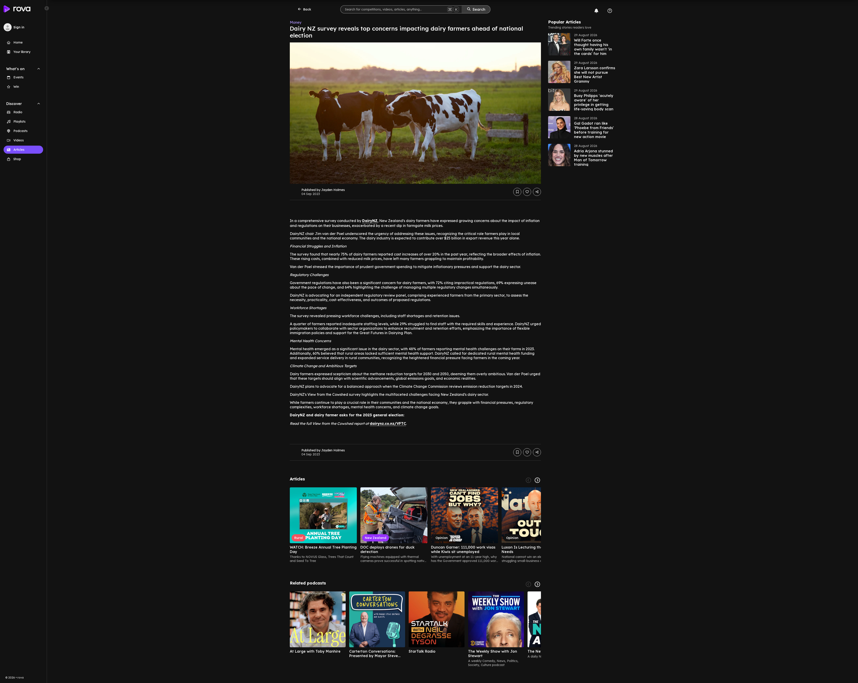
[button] (581, 44)
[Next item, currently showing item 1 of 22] (537, 480)
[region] (415, 525)
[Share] (537, 192)
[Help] (609, 10)
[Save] (517, 192)
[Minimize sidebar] (47, 8)
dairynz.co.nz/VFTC (388, 423)
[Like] (527, 192)
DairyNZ (369, 220)
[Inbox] (596, 10)
